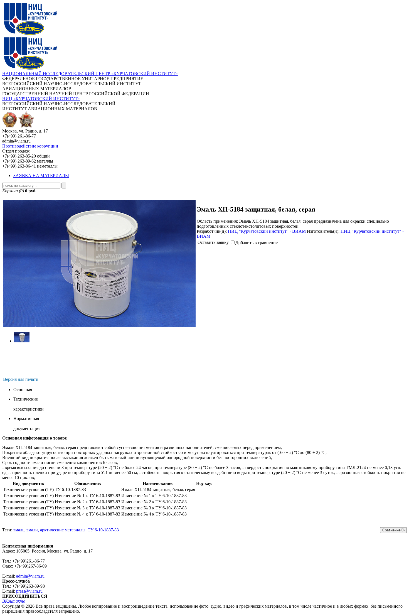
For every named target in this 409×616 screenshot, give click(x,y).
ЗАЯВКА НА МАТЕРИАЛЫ (41, 175)
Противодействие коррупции (30, 146)
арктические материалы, (63, 529)
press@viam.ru (29, 591)
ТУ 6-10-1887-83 (103, 529)
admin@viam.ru (30, 576)
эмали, (32, 529)
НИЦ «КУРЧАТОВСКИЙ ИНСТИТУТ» (41, 98)
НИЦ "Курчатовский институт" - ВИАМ (267, 231)
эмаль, (19, 529)
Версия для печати (20, 379)
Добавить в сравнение (256, 242)
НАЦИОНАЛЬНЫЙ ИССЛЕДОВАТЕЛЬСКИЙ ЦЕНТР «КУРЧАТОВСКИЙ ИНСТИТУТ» (90, 73)
